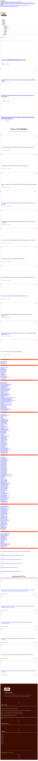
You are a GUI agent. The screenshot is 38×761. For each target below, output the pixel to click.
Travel (5, 33)
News (5, 29)
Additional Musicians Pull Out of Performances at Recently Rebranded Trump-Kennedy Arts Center (12, 555)
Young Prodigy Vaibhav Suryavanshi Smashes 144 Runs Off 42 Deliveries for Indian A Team (15, 5)
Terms (19, 756)
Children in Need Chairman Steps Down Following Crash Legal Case (11, 713)
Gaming (5, 25)
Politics (5, 31)
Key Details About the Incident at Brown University (9, 708)
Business (3, 21)
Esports (2, 738)
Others (5, 30)
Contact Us (4, 34)
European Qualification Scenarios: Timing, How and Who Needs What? (9, 567)
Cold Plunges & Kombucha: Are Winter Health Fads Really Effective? (13, 258)
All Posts (3, 20)
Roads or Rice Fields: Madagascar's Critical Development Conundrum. (12, 712)
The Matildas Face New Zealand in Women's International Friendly (10, 1)
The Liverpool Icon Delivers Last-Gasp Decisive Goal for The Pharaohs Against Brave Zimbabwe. (17, 147)
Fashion (2, 740)
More (3, 24)
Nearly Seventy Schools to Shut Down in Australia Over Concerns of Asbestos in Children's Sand (16, 710)
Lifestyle (5, 28)
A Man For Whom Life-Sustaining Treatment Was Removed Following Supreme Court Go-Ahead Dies (18, 240)
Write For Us (19, 754)
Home (3, 19)
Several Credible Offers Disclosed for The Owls (13, 59)
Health (5, 26)
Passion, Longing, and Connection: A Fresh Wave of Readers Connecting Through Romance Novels (18, 277)
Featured (3, 23)
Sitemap (19, 757)
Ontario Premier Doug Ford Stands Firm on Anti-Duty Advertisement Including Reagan (10, 559)
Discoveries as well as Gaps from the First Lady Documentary (11, 351)
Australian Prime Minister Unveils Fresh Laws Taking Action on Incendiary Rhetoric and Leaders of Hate (16, 2)
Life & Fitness (6, 27)
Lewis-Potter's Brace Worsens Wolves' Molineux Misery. (9, 6)
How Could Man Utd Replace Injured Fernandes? (8, 715)
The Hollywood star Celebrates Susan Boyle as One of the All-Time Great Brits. (14, 165)
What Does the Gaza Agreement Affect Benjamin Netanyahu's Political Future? (14, 295)
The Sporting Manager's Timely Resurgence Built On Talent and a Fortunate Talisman (10, 571)
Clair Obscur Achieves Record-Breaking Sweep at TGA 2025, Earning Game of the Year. (11, 563)
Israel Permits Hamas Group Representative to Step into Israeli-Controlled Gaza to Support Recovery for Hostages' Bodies (18, 718)
